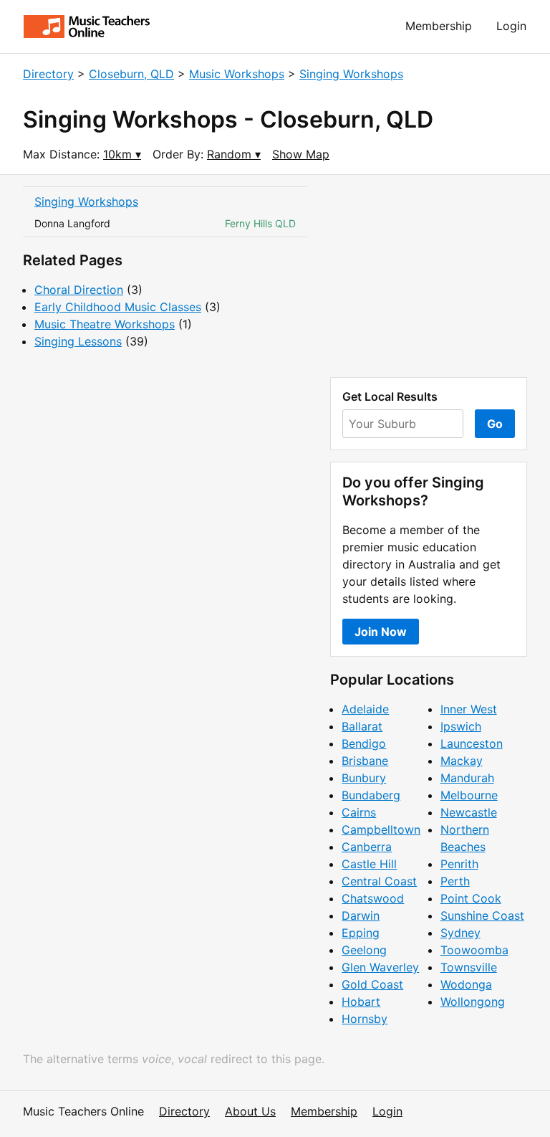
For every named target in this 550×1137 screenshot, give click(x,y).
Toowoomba (474, 950)
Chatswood (373, 898)
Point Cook (470, 898)
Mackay (461, 760)
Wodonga (466, 984)
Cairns (359, 812)
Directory (48, 74)
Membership (438, 26)
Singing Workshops (351, 74)
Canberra (367, 846)
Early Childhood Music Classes (117, 307)
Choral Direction (78, 289)
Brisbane (365, 760)
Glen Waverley (380, 967)
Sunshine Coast (482, 915)
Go (495, 424)
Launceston (471, 743)
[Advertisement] (428, 276)
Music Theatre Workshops (104, 324)
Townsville (468, 967)
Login (511, 26)
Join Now (380, 631)
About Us (250, 1111)
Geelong (364, 950)
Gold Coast (372, 984)
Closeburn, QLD (131, 74)
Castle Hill (369, 864)
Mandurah (467, 778)
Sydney (460, 933)
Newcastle (468, 812)
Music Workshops (236, 74)
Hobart (361, 1001)
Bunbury (364, 778)
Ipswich (460, 726)
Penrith (459, 864)
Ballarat (362, 726)
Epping (361, 933)
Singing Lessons (78, 341)
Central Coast (379, 881)
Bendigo (364, 743)
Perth (455, 881)
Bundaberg (371, 795)
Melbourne (469, 795)
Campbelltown (381, 829)
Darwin (361, 915)
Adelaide (365, 709)
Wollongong (472, 1001)
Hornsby (364, 1019)
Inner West (468, 709)
